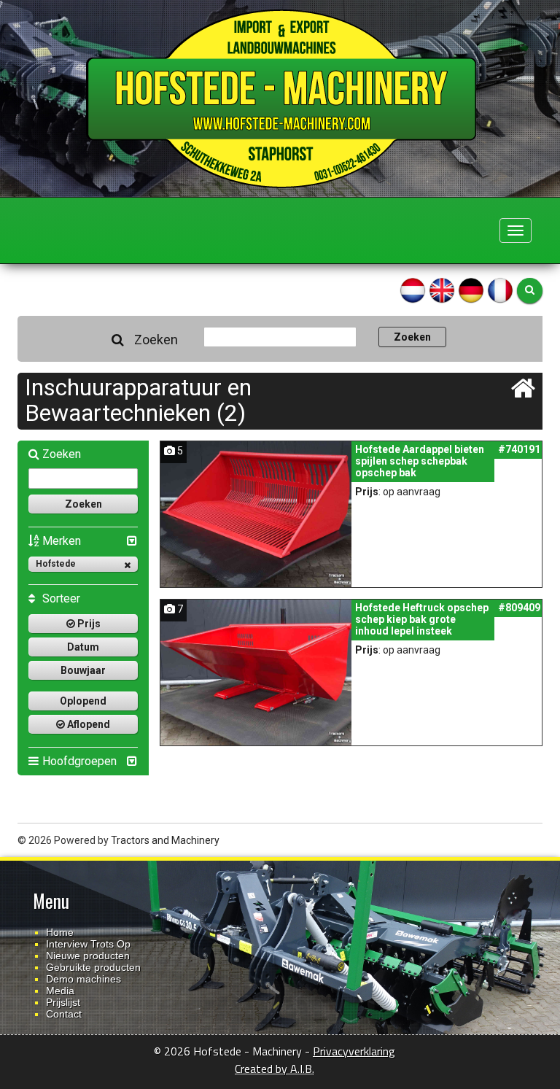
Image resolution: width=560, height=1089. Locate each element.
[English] (441, 289)
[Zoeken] (529, 290)
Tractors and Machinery (165, 840)
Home (60, 932)
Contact (64, 1014)
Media (60, 990)
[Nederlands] (412, 289)
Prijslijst (63, 1002)
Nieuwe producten (88, 955)
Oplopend (83, 701)
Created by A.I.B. (274, 1068)
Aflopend (87, 724)
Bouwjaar (83, 670)
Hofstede (56, 564)
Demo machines (83, 979)
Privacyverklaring (354, 1051)
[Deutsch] (471, 289)
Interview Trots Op (88, 944)
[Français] (500, 289)
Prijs (88, 623)
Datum (83, 647)
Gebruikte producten (93, 967)
